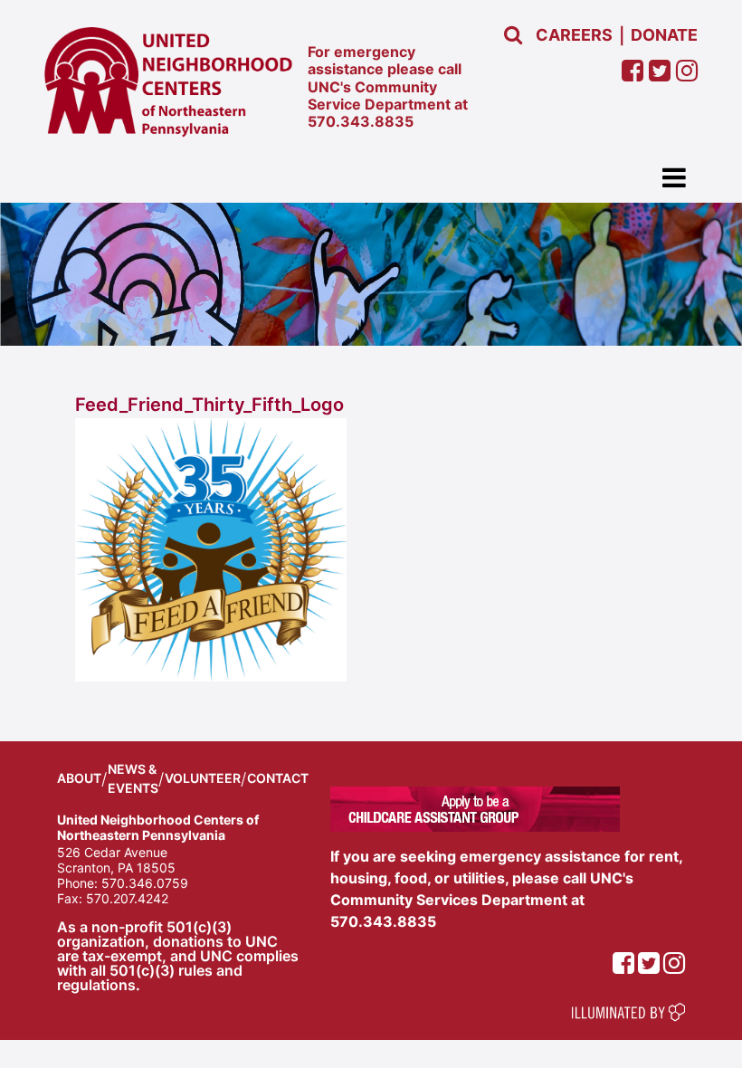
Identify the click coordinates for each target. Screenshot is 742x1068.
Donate (664, 34)
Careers (574, 34)
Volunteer (203, 778)
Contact (278, 778)
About (79, 778)
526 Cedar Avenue (112, 852)
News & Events (133, 778)
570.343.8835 (361, 121)
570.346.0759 (144, 883)
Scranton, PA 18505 (116, 867)
